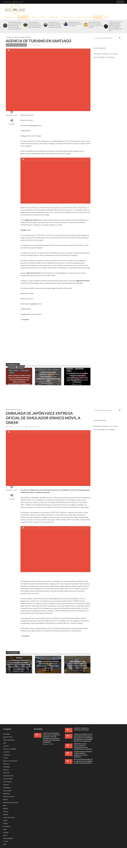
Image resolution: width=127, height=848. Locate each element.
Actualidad (23, 17)
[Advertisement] (90, 9)
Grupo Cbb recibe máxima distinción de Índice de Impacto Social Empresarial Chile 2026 (34, 24)
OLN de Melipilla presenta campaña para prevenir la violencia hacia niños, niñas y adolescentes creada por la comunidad (15, 25)
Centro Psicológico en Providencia (104, 57)
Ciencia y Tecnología (84, 17)
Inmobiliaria (54, 17)
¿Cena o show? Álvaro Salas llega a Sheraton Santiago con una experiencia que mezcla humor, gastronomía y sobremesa (19, 380)
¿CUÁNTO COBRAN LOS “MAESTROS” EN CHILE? (81, 729)
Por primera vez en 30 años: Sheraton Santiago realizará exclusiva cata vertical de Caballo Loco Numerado (77, 378)
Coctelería (21, 366)
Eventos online (13, 370)
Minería (106, 17)
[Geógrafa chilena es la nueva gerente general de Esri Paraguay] (65, 24)
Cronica (33, 17)
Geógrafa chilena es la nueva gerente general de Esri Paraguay (75, 23)
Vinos (69, 371)
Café (49, 370)
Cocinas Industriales (99, 48)
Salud (71, 17)
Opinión (64, 17)
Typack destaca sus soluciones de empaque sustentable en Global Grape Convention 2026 (55, 24)
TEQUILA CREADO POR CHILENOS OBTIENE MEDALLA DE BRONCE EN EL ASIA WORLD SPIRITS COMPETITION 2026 (115, 26)
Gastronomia (19, 37)
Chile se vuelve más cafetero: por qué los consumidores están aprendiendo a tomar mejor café (48, 376)
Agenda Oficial (9, 17)
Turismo (97, 17)
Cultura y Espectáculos (16, 368)
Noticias (43, 17)
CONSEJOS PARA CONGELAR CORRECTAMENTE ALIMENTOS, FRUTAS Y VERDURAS (83, 754)
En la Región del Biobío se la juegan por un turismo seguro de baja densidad (83, 761)
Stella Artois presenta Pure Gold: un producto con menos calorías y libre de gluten (95, 24)
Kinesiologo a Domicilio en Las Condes (105, 54)
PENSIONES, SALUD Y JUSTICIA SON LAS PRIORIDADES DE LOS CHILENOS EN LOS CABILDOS (83, 746)
